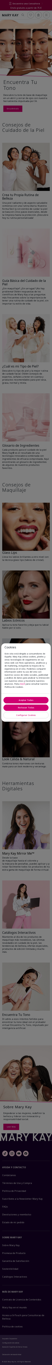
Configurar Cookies (26, 715)
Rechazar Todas (26, 707)
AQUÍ (22, 683)
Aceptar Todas (26, 700)
